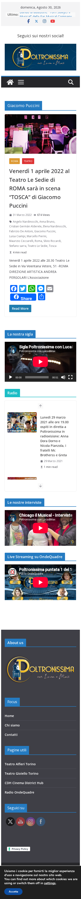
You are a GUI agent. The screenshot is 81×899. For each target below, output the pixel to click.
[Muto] (63, 377)
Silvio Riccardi (52, 241)
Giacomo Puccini (44, 231)
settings (50, 883)
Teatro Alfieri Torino (20, 764)
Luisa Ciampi (17, 236)
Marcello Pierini (36, 236)
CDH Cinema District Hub (24, 783)
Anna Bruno (46, 222)
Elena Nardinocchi (54, 226)
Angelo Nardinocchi (25, 222)
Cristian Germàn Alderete (25, 226)
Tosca (52, 246)
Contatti (11, 734)
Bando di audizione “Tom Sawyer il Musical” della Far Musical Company (46, 16)
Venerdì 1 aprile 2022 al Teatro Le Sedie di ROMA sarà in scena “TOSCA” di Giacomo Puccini (39, 188)
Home (9, 716)
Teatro (28, 161)
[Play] (10, 377)
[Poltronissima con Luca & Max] (10, 82)
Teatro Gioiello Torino (21, 773)
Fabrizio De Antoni (21, 231)
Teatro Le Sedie (37, 246)
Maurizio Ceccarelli (21, 241)
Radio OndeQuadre (19, 792)
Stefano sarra (17, 246)
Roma (14, 161)
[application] (40, 362)
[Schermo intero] (70, 377)
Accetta (13, 891)
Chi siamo (12, 725)
